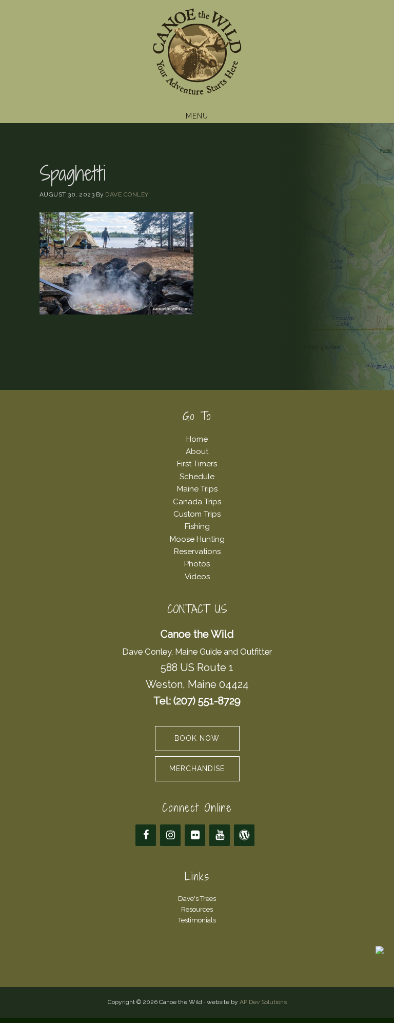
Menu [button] (197, 116)
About (197, 451)
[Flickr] (195, 835)
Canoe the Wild (197, 53)
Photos (197, 563)
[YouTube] (219, 835)
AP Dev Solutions (263, 1002)
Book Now (197, 738)
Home (197, 439)
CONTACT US (197, 609)
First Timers (197, 463)
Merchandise (197, 768)
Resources (197, 909)
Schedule (197, 476)
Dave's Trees (197, 898)
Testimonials (197, 920)
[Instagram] (170, 835)
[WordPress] (244, 835)
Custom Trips (197, 514)
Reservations (197, 551)
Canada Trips (197, 501)
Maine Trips (197, 489)
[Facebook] (145, 835)
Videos (197, 576)
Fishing (197, 526)
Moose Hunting (197, 539)
